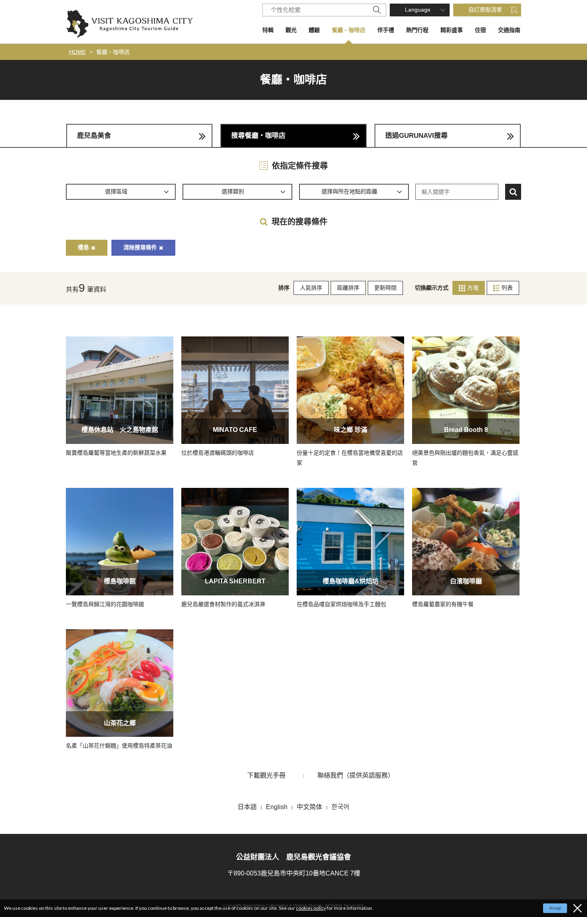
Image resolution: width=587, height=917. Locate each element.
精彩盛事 (451, 30)
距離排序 (348, 287)
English (277, 807)
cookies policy (311, 908)
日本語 (247, 807)
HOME (77, 52)
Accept (555, 908)
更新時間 (385, 287)
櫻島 (83, 247)
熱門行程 (417, 30)
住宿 (480, 30)
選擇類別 (233, 191)
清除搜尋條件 (140, 247)
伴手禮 (385, 30)
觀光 (291, 30)
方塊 (472, 287)
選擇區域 (116, 191)
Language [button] (417, 9)
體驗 (314, 30)
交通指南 (509, 30)
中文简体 (309, 807)
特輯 (268, 30)
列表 (507, 287)
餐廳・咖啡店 (348, 30)
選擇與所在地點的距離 (349, 191)
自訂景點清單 (485, 9)
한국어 (340, 807)
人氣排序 (311, 287)
